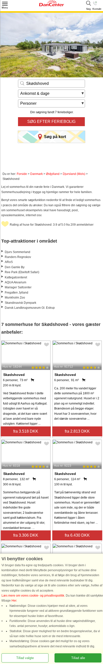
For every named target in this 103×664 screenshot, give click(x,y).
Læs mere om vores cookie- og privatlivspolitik (33, 595)
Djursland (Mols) (74, 174)
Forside (22, 174)
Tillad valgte (25, 658)
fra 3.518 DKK (25, 431)
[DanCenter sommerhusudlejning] (51, 5)
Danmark (36, 174)
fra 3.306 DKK (25, 535)
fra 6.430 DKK (77, 535)
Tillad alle (78, 658)
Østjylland (53, 174)
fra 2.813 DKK (77, 431)
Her (14, 600)
